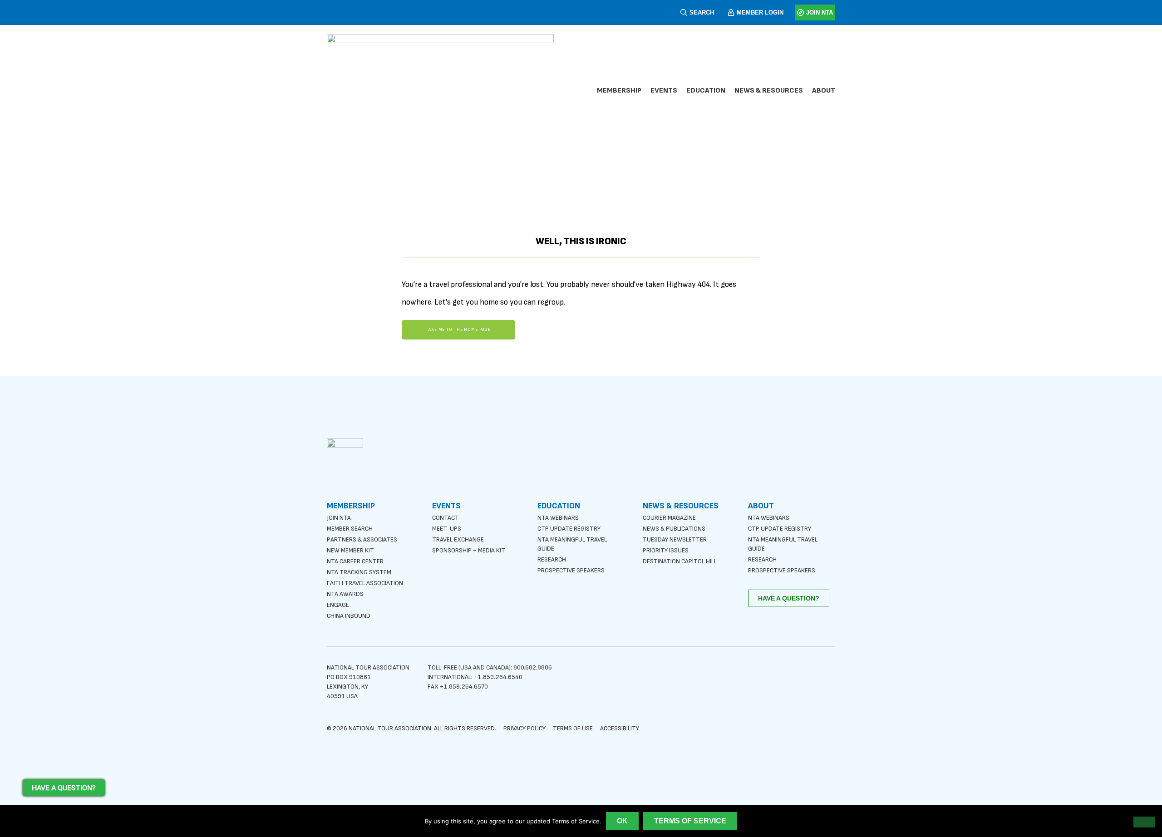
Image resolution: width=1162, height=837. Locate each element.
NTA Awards (345, 594)
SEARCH (701, 12)
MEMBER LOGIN (760, 12)
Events (663, 90)
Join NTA (339, 518)
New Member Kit (350, 550)
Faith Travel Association (365, 583)
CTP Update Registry (569, 528)
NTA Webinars (558, 518)
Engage (338, 605)
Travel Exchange (458, 539)
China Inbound (348, 616)
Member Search (350, 528)
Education (705, 90)
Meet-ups (446, 528)
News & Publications (674, 528)
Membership (619, 90)
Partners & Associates (362, 539)
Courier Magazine (669, 518)
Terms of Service (690, 821)
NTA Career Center (355, 561)
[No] (1144, 822)
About (823, 90)
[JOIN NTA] (800, 12)
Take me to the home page (458, 329)
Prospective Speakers (571, 570)
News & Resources (768, 90)
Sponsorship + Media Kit (468, 550)
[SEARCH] (683, 12)
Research (551, 559)
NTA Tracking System (359, 572)
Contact (445, 518)
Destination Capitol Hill (680, 561)
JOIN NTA (819, 12)
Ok (622, 821)
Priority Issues (666, 550)
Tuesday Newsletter (675, 539)
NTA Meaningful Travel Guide (572, 544)
